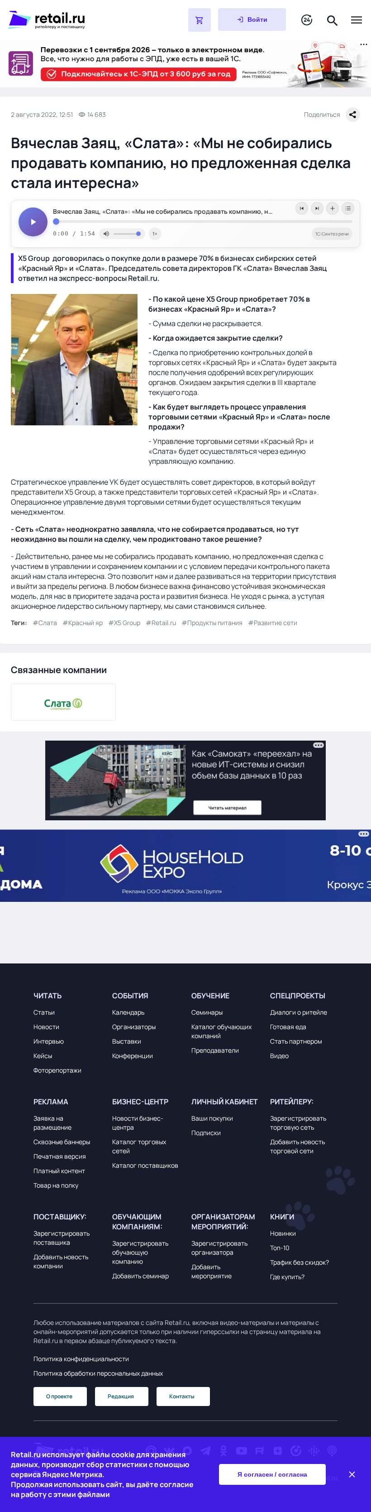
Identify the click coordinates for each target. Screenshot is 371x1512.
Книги (282, 1217)
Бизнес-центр (140, 1102)
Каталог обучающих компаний (221, 1031)
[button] (67, 996)
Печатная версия (59, 1156)
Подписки (206, 1132)
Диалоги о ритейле (298, 1012)
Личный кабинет (224, 1102)
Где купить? (287, 1276)
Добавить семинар (140, 1275)
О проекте (59, 1396)
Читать (47, 996)
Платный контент (59, 1170)
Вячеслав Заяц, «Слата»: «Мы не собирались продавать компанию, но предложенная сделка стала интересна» (202, 211)
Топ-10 (280, 1247)
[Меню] (356, 20)
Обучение (210, 996)
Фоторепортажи (57, 1070)
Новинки (283, 1233)
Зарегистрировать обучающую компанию (140, 1252)
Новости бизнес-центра (137, 1123)
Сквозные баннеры (61, 1141)
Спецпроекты (297, 996)
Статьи (44, 1012)
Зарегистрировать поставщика (61, 1238)
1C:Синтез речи (332, 234)
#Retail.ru (161, 622)
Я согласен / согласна (272, 1474)
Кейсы (42, 1055)
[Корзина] (199, 20)
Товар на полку (55, 1185)
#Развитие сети (272, 622)
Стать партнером (296, 1041)
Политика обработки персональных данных (98, 1373)
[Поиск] (332, 19)
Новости (46, 1026)
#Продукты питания (212, 622)
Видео (279, 1055)
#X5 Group (124, 622)
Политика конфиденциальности (81, 1358)
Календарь (128, 1012)
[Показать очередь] (348, 208)
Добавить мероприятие (211, 1271)
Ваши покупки (212, 1118)
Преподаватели (215, 1050)
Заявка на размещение (52, 1123)
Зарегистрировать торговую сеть (298, 1123)
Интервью (48, 1041)
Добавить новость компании (60, 1261)
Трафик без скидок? (299, 1262)
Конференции (132, 1055)
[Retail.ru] (75, 20)
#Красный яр (82, 622)
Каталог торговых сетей (139, 1146)
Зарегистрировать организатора (219, 1248)
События (130, 996)
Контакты (182, 1396)
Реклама (50, 1102)
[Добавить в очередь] (332, 208)
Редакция (121, 1396)
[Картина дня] (307, 20)
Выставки (126, 1041)
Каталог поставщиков (145, 1165)
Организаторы (134, 1026)
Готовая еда (288, 1026)
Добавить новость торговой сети (297, 1146)
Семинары (207, 1012)
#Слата (45, 622)
